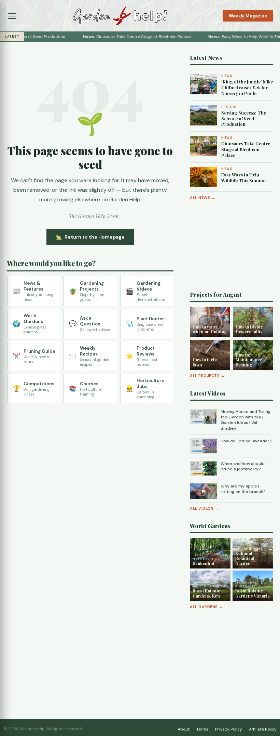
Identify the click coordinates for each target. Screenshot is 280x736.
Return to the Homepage (95, 237)
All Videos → (204, 508)
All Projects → (207, 375)
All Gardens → (206, 606)
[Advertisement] (231, 246)
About (184, 729)
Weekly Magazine (248, 16)
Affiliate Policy (263, 729)
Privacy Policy (228, 729)
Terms (202, 729)
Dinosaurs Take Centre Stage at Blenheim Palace (129, 36)
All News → (202, 197)
